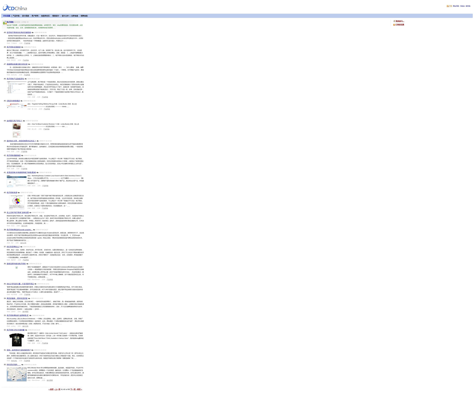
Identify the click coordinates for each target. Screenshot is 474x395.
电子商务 (10, 22)
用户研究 (35, 16)
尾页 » (79, 389)
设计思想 (25, 16)
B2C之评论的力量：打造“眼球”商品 (20, 284)
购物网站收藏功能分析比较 (17, 64)
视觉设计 (55, 16)
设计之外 (65, 16)
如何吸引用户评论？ (14, 121)
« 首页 (51, 389)
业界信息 (74, 16)
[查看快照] (32, 32)
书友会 (462, 6)
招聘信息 (84, 16)
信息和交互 (45, 16)
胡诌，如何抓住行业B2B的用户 (19, 350)
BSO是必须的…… (14, 365)
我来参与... (400, 21)
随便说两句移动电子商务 (16, 264)
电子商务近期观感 (14, 47)
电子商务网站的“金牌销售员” (18, 315)
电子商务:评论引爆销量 (16, 330)
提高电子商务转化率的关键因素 (19, 32)
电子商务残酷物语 (14, 155)
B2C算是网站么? (13, 247)
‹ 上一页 (57, 389)
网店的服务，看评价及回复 (17, 298)
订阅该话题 (399, 25)
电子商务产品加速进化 (15, 79)
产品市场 (16, 16)
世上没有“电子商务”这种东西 (18, 212)
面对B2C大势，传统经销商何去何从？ (21, 141)
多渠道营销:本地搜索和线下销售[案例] (21, 172)
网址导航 (456, 6)
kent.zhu (14, 361)
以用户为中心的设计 (16, 7)
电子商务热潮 (12, 192)
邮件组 (468, 6)
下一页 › (73, 389)
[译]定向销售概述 (13, 101)
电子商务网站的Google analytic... (19, 230)
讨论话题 (6, 16)
